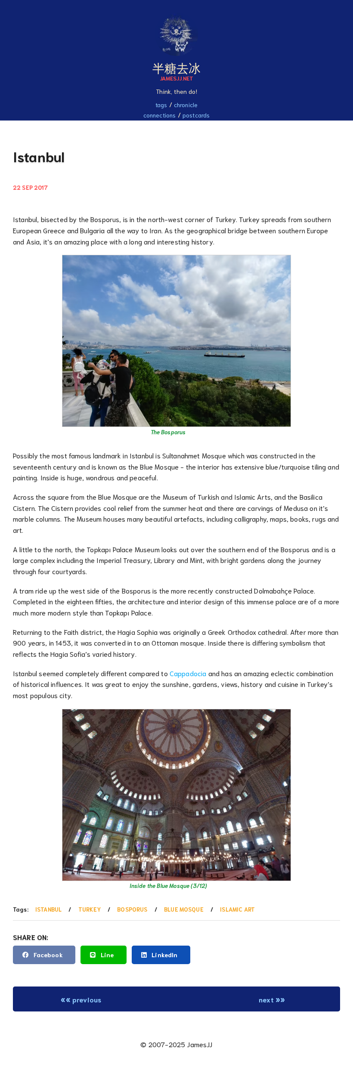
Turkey (89, 909)
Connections (159, 115)
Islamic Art (237, 909)
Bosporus (132, 909)
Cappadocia (188, 672)
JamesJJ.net (177, 77)
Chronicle (186, 104)
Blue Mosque (184, 909)
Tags (161, 104)
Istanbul (48, 909)
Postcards (196, 115)
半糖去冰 (176, 67)
